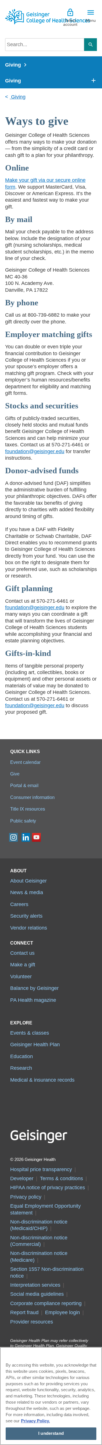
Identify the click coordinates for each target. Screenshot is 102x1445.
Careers (19, 904)
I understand (51, 1433)
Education (21, 1056)
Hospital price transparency (41, 1169)
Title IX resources (27, 808)
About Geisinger (28, 881)
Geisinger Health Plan (35, 1044)
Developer (21, 1178)
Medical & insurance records (42, 1080)
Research (21, 1068)
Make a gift (22, 964)
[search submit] (90, 44)
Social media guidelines (37, 1294)
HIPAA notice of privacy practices (47, 1187)
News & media (26, 892)
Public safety (23, 820)
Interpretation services (35, 1285)
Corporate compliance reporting (46, 1303)
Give (15, 773)
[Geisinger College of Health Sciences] (28, 16)
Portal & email (24, 785)
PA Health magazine (33, 1000)
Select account (70, 22)
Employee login (62, 1312)
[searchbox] (44, 44)
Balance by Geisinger (34, 988)
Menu (91, 20)
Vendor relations (28, 928)
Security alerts (26, 916)
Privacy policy (25, 1197)
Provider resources (31, 1322)
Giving (13, 65)
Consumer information (32, 797)
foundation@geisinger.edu (34, 451)
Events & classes (29, 1033)
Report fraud (24, 1312)
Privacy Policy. (35, 1421)
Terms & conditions (61, 1178)
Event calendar (25, 762)
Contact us (22, 953)
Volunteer (21, 976)
